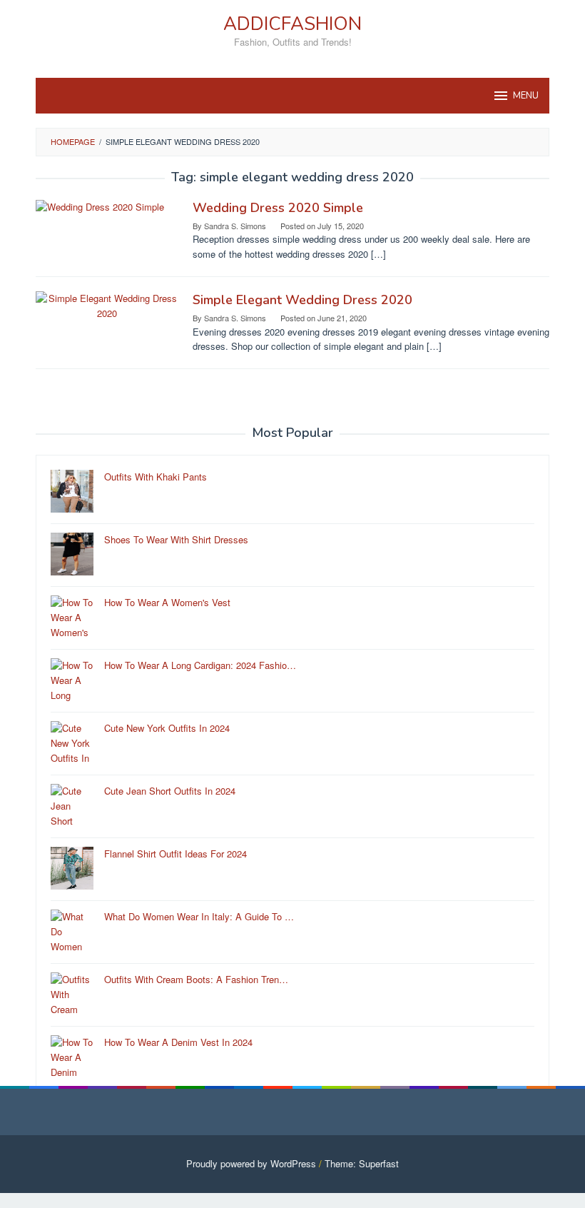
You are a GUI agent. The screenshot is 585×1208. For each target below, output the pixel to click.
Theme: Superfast (362, 1163)
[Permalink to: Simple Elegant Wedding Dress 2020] (107, 304)
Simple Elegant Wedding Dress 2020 (302, 299)
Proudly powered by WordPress (251, 1163)
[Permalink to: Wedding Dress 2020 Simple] (100, 206)
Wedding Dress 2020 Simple (278, 207)
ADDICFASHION (292, 23)
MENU (526, 95)
